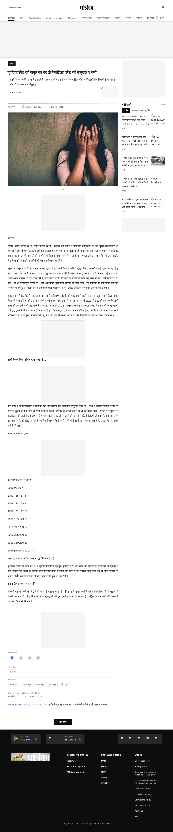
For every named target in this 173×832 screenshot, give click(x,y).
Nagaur (41, 704)
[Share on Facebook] (12, 658)
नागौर (11, 63)
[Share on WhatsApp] (29, 658)
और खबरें (62, 721)
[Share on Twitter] (20, 658)
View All (162, 104)
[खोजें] (163, 7)
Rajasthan (29, 704)
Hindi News (14, 704)
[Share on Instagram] (38, 658)
